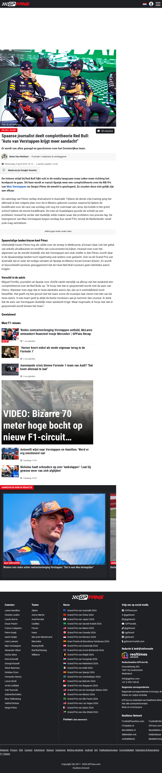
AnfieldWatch (128, 739)
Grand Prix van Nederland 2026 (82, 663)
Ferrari (35, 628)
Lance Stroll (10, 681)
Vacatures (60, 750)
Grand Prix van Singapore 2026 (82, 685)
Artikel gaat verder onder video (58, 231)
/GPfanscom (130, 610)
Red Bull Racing (9, 130)
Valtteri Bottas (12, 703)
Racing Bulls (38, 646)
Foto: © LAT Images (10, 124)
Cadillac (35, 623)
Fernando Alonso (13, 676)
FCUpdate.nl (128, 725)
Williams (36, 654)
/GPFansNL (130, 623)
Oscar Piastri (11, 623)
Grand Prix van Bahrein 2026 (81, 681)
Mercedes (36, 641)
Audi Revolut (38, 619)
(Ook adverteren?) (80, 720)
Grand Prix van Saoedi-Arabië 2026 (84, 623)
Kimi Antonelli (11, 659)
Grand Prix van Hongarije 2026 (82, 659)
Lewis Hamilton (12, 610)
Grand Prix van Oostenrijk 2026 (82, 646)
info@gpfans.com (131, 678)
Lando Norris (11, 619)
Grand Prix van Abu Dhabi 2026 (82, 712)
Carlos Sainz (11, 654)
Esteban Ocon (12, 672)
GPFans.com (155, 725)
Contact (28, 750)
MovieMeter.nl (129, 730)
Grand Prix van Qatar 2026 (80, 707)
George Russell (12, 663)
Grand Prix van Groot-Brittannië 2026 (85, 650)
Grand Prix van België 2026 (80, 654)
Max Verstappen (17, 186)
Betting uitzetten (75, 750)
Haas (34, 632)
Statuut (50, 750)
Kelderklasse (155, 734)
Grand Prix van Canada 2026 (81, 632)
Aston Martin (38, 615)
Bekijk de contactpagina (132, 707)
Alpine (35, 610)
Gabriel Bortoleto (13, 694)
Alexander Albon (13, 650)
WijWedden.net (129, 734)
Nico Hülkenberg (13, 699)
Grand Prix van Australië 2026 (82, 610)
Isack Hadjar (11, 637)
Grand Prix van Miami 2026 (80, 628)
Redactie (4, 750)
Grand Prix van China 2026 (80, 615)
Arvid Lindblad (12, 685)
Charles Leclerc (12, 615)
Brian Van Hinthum (19, 156)
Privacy (13, 750)
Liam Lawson (11, 641)
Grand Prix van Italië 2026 (80, 668)
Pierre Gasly (10, 632)
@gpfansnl (129, 619)
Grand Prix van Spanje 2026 (81, 672)
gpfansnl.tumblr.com (133, 641)
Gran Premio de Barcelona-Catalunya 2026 (88, 641)
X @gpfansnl (128, 615)
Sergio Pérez (11, 707)
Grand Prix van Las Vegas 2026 (82, 703)
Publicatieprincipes (108, 750)
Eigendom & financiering (147, 750)
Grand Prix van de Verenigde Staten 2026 (87, 690)
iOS (96, 750)
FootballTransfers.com (133, 721)
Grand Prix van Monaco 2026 (81, 637)
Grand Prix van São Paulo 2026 (82, 699)
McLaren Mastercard (42, 637)
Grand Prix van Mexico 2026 (81, 694)
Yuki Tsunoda (11, 690)
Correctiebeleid (126, 750)
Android (89, 750)
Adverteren (39, 750)
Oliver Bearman (12, 668)
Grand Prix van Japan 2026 (80, 619)
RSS (21, 750)
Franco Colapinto (13, 628)
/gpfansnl (129, 632)
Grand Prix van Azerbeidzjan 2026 (84, 676)
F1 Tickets (5, 754)
